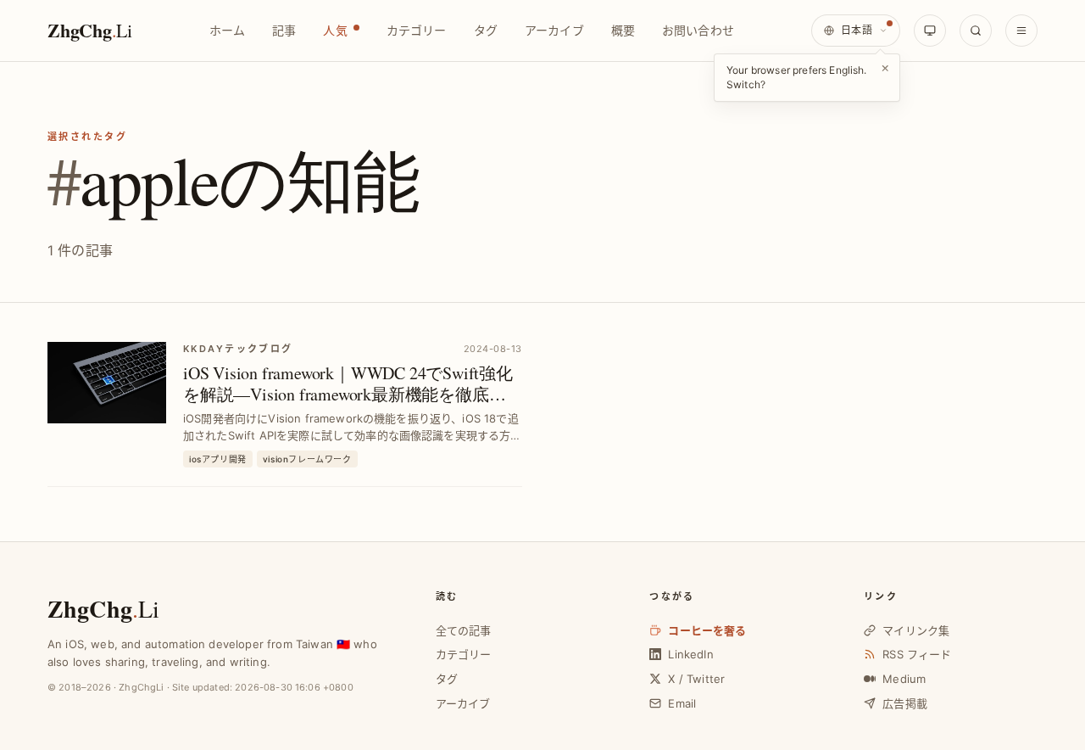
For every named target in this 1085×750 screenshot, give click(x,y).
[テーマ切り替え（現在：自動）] (930, 30)
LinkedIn (690, 654)
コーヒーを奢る (707, 630)
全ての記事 (464, 630)
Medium (904, 679)
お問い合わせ (698, 30)
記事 (284, 30)
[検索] (976, 30)
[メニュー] (1021, 30)
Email (682, 703)
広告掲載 (904, 703)
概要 (623, 30)
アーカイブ (554, 30)
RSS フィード (916, 654)
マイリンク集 (915, 630)
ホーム (227, 30)
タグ (486, 30)
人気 (335, 30)
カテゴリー (417, 30)
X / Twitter (696, 679)
